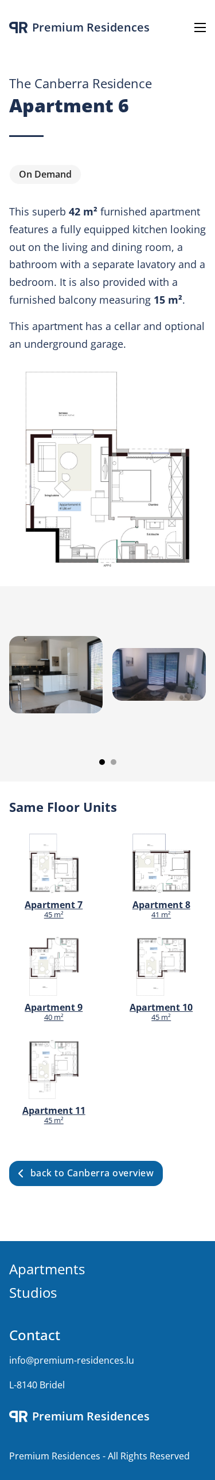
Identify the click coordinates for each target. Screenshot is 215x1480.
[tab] (102, 762)
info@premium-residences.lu (71, 1360)
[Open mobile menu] (200, 27)
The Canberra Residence (80, 83)
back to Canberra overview (92, 1173)
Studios (33, 1292)
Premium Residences (91, 27)
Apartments (47, 1268)
